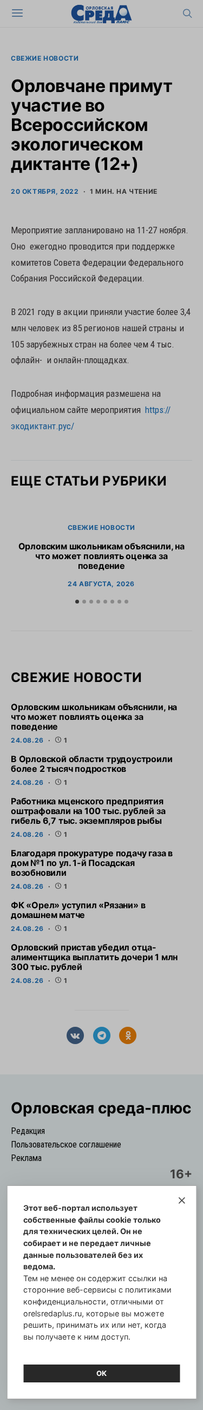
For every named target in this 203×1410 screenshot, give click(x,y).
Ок (101, 1373)
